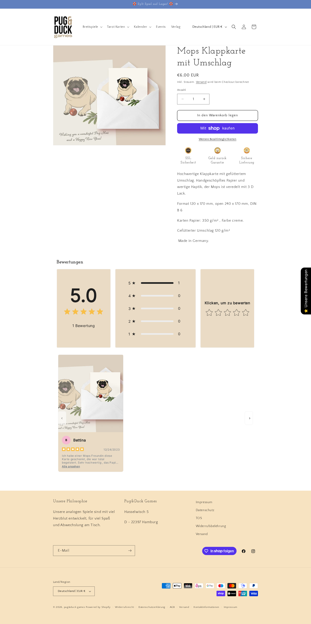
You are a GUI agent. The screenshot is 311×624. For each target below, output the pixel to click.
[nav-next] (249, 418)
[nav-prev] (62, 418)
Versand (201, 82)
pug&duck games (74, 607)
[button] (92, 27)
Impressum (204, 502)
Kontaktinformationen (206, 607)
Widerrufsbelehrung (211, 526)
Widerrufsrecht (124, 607)
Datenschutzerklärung (151, 607)
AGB (172, 607)
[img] (84, 312)
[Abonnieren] (130, 550)
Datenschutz (205, 510)
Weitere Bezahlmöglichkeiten (218, 139)
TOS (199, 518)
